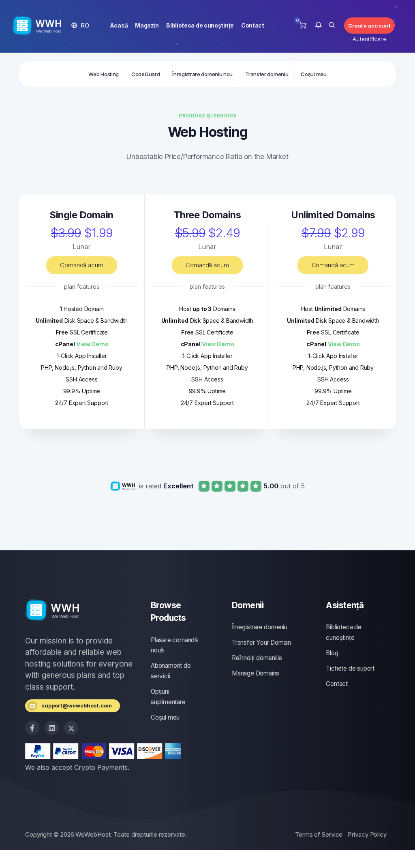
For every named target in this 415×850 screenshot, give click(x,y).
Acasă (119, 25)
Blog (332, 653)
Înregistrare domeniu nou (202, 74)
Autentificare (369, 39)
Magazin (147, 25)
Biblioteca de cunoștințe (200, 25)
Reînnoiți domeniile (257, 658)
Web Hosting (103, 74)
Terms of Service (318, 834)
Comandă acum (81, 265)
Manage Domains (255, 673)
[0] (302, 25)
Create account (369, 25)
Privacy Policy (367, 834)
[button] (80, 25)
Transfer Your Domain (261, 642)
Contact (252, 25)
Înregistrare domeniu (259, 627)
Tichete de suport (350, 668)
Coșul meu (313, 74)
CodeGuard (145, 74)
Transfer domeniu (266, 74)
